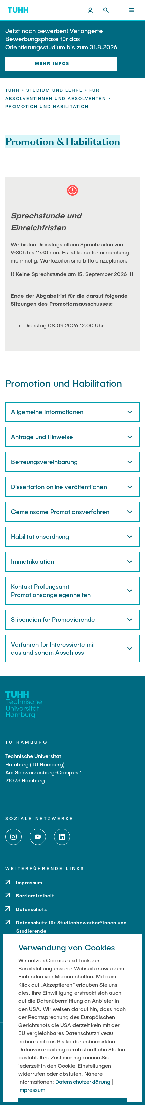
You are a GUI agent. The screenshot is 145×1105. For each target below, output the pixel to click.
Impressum (31, 1089)
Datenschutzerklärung (82, 1081)
